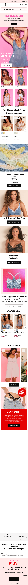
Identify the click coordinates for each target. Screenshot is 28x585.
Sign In (17, 583)
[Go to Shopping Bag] (26, 4)
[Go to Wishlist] (23, 4)
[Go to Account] (20, 4)
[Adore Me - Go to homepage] (5, 4)
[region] (14, 365)
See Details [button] (24, 1)
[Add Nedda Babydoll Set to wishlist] (24, 315)
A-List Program (5, 554)
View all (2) (22, 9)
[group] (14, 130)
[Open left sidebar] (2, 4)
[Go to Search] (17, 4)
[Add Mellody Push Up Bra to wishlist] (11, 118)
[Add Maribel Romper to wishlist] (24, 118)
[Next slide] (25, 129)
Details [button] (25, 575)
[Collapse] (26, 560)
